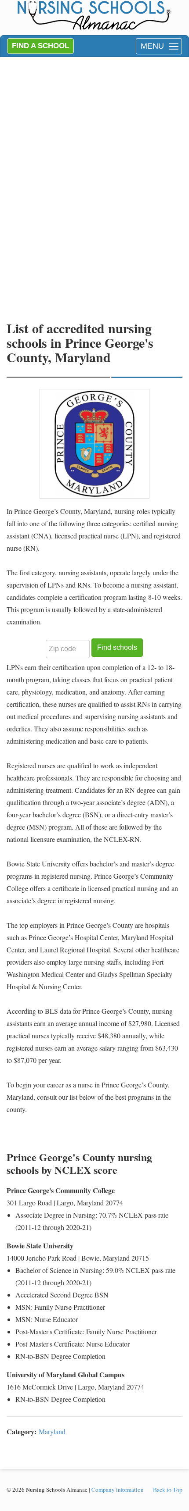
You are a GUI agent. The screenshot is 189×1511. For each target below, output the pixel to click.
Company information (117, 1489)
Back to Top (167, 1490)
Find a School (40, 46)
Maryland (52, 1431)
